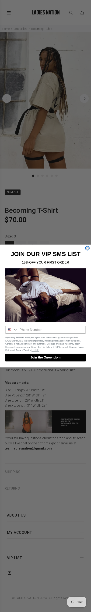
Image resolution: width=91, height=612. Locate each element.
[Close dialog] (87, 248)
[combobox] (11, 329)
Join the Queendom (45, 357)
